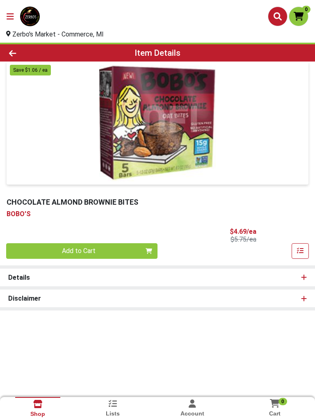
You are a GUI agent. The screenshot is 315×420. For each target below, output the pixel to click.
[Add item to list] (300, 251)
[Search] (278, 16)
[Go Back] (44, 53)
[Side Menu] (10, 16)
